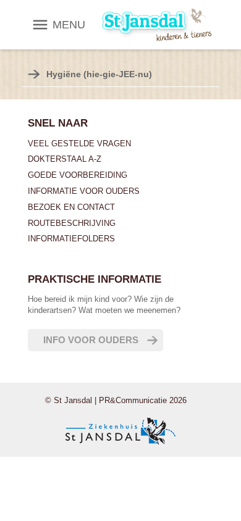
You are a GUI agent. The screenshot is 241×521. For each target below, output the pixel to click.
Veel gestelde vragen (79, 143)
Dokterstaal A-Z (64, 159)
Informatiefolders (71, 238)
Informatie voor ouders (84, 191)
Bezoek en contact (71, 207)
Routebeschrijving (72, 223)
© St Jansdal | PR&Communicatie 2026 (116, 400)
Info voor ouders (90, 340)
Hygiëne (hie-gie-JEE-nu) (99, 74)
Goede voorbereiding (77, 175)
